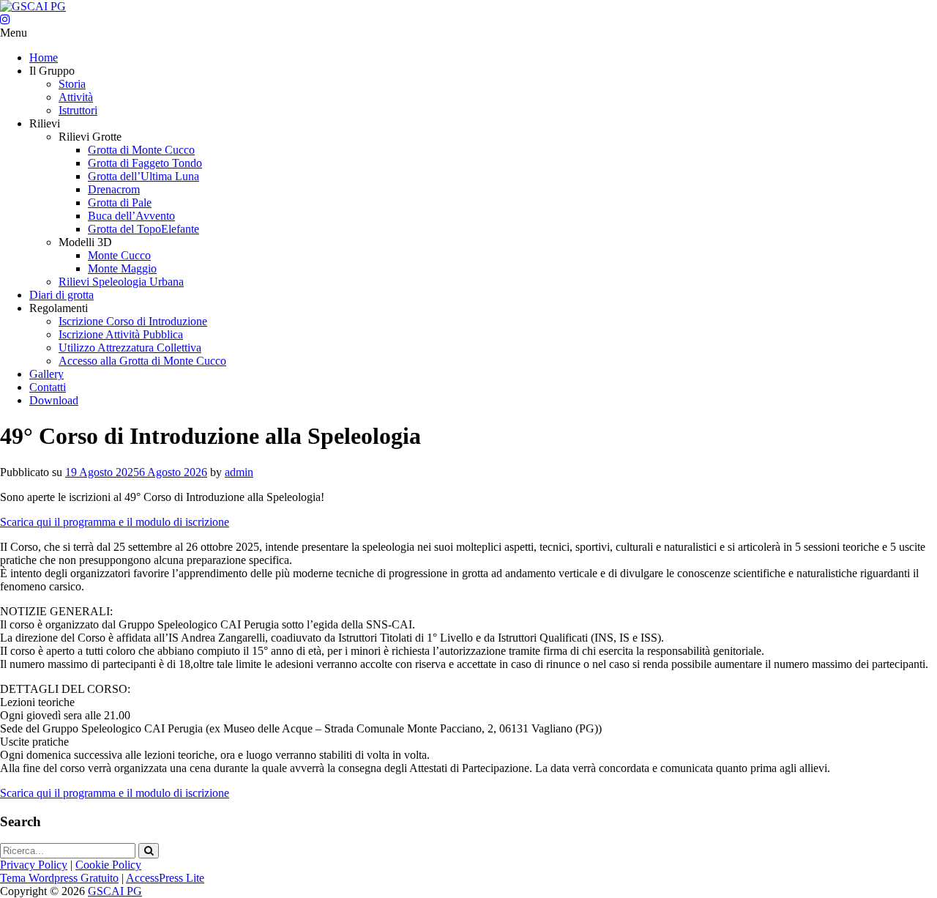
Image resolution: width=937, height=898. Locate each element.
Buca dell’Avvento (131, 215)
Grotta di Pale (120, 202)
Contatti (47, 387)
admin (239, 472)
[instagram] (5, 19)
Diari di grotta (61, 295)
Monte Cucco (119, 255)
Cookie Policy (108, 864)
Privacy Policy (33, 864)
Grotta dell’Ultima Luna (143, 176)
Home (43, 57)
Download (53, 400)
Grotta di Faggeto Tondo (145, 163)
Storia (72, 84)
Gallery (46, 374)
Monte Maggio (122, 268)
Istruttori (78, 110)
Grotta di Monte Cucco (141, 150)
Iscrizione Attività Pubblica (121, 334)
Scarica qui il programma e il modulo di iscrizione (114, 522)
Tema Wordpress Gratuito (59, 878)
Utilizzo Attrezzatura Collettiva (130, 347)
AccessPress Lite (165, 878)
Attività (76, 97)
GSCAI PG (115, 891)
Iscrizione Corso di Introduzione (133, 321)
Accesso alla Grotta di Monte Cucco (142, 361)
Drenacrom (114, 189)
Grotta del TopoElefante (143, 229)
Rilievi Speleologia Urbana (121, 281)
